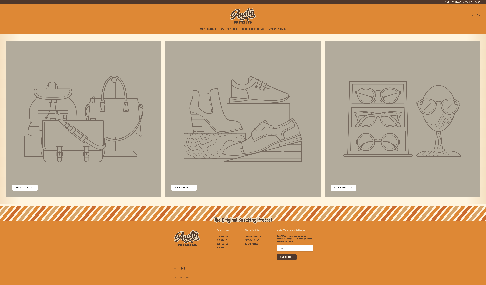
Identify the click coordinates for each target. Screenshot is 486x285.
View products (25, 187)
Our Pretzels (208, 28)
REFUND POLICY (251, 244)
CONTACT (456, 2)
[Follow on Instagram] (183, 268)
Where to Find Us (253, 28)
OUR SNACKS (222, 236)
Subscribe (286, 257)
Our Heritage (229, 28)
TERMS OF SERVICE (253, 236)
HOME (446, 2)
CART (477, 2)
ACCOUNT (467, 2)
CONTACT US (222, 244)
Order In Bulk (277, 28)
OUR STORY (222, 240)
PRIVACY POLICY (252, 240)
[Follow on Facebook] (175, 268)
